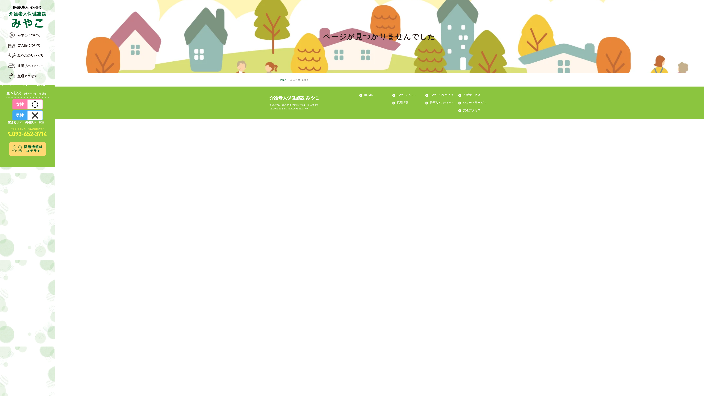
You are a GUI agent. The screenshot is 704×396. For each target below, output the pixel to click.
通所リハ (31, 66)
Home (282, 79)
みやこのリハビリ (30, 55)
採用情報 (403, 102)
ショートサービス (474, 102)
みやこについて (29, 35)
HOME (368, 94)
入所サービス (472, 94)
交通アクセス (27, 76)
